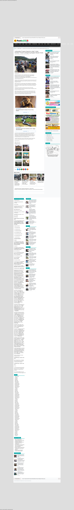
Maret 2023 (16, 413)
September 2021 (17, 429)
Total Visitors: (48, 140)
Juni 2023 (16, 410)
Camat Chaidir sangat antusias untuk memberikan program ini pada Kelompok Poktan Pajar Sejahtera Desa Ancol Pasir (32, 217)
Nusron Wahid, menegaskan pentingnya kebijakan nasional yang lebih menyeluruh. (55, 95)
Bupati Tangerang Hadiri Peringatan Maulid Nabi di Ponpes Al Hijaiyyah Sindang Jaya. (33, 37)
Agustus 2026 (17, 376)
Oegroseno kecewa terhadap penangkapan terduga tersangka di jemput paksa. (54, 82)
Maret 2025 (16, 391)
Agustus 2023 (17, 408)
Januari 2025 (16, 393)
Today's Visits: (48, 134)
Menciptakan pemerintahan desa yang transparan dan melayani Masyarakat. (32, 243)
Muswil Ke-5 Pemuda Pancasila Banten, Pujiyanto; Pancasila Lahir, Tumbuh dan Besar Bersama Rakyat (29, 189)
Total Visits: (48, 139)
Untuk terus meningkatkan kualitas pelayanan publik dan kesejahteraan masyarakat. (54, 78)
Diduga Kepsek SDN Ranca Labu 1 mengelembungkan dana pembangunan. (19, 443)
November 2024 (17, 395)
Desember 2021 (17, 426)
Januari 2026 (16, 382)
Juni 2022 (16, 421)
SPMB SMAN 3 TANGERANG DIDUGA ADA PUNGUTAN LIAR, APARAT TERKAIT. (32, 289)
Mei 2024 (16, 400)
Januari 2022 (16, 425)
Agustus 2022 (17, 419)
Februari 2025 (17, 392)
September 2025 (17, 386)
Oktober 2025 (17, 385)
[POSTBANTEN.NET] (21, 40)
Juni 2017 (16, 435)
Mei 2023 (16, 411)
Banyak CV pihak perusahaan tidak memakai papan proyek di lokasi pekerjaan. (54, 57)
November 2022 (17, 416)
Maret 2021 (16, 434)
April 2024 (16, 401)
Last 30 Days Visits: (49, 138)
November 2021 (17, 427)
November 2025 (17, 384)
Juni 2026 (16, 378)
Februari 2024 (17, 403)
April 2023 (16, 412)
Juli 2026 (16, 377)
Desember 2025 (17, 383)
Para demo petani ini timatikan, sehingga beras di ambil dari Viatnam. (32, 222)
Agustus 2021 (17, 430)
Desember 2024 (17, 394)
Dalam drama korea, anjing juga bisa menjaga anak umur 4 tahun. (20, 456)
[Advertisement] (25, 7)
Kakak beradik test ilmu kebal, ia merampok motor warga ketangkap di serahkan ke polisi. (17, 183)
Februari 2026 (17, 381)
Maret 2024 (16, 402)
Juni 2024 (16, 399)
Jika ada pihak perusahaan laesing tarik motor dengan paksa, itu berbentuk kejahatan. (19, 445)
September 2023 (17, 407)
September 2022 (17, 418)
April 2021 (16, 433)
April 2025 (16, 390)
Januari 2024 (16, 404)
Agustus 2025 (17, 387)
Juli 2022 (16, 420)
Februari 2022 (17, 424)
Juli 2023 (16, 409)
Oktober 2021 (17, 428)
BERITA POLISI (19, 48)
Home (16, 48)
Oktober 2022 (17, 417)
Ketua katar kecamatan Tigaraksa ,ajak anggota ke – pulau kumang (24, 188)
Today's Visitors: (48, 135)
